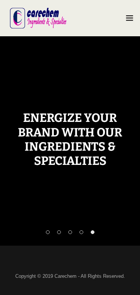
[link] (38, 18)
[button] (129, 17)
